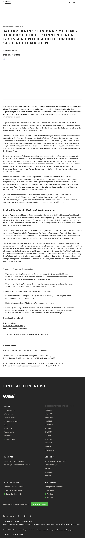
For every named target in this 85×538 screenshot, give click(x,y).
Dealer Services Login (14, 494)
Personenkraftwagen (11, 421)
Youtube (50, 498)
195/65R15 (48, 421)
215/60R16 (48, 439)
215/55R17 (48, 435)
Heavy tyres (10, 439)
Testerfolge (8, 436)
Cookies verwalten (18, 535)
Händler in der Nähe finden (14, 487)
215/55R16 (48, 432)
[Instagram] (24, 516)
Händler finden (11, 482)
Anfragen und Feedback (54, 487)
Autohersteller (9, 432)
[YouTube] (30, 516)
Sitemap (6, 535)
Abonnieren (39, 504)
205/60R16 (49, 428)
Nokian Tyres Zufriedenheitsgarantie (17, 465)
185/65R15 (48, 414)
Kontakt (48, 476)
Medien (47, 468)
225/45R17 (48, 443)
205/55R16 (49, 425)
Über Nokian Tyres (51, 465)
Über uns (49, 457)
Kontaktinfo (51, 482)
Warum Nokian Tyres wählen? (55, 461)
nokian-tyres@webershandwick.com (24, 366)
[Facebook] (18, 516)
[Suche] (74, 2)
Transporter (8, 428)
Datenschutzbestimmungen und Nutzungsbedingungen (55, 530)
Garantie (8, 457)
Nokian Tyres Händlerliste (13, 490)
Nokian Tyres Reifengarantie (14, 461)
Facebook (50, 494)
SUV (5, 425)
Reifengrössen (50, 450)
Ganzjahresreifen (10, 417)
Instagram (50, 490)
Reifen (7, 406)
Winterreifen (8, 414)
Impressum (49, 472)
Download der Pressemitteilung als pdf (27, 334)
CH (69, 2)
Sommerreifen (9, 410)
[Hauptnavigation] (79, 2)
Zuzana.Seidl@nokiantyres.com (22, 358)
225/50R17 (49, 446)
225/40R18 (49, 417)
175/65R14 (48, 410)
